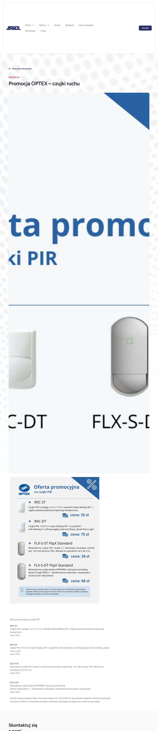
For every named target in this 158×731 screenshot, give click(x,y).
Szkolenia (69, 25)
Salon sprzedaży (86, 25)
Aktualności (30, 31)
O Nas (43, 31)
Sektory (42, 25)
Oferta (28, 25)
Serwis (57, 25)
